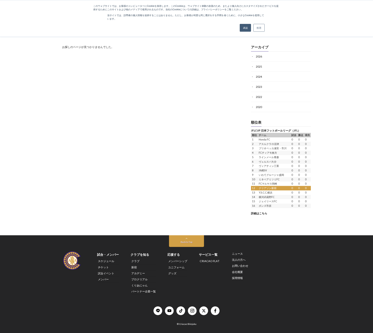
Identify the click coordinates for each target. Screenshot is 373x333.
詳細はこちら (259, 213)
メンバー (103, 279)
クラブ (135, 261)
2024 (259, 76)
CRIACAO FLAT (210, 261)
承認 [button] (245, 27)
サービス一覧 (208, 254)
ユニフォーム (176, 267)
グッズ (172, 273)
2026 (259, 56)
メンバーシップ (177, 261)
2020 (259, 107)
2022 (259, 97)
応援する (173, 254)
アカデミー (138, 273)
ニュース (237, 253)
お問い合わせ (240, 266)
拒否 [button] (259, 27)
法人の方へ (239, 259)
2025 (259, 66)
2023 (259, 86)
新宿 (134, 267)
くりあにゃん (139, 285)
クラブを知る (140, 254)
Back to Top (186, 242)
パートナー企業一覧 (143, 291)
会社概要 (237, 272)
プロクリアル (139, 279)
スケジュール (106, 261)
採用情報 (237, 278)
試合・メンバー (108, 254)
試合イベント (106, 273)
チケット (103, 267)
